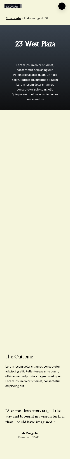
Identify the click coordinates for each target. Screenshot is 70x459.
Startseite (13, 18)
